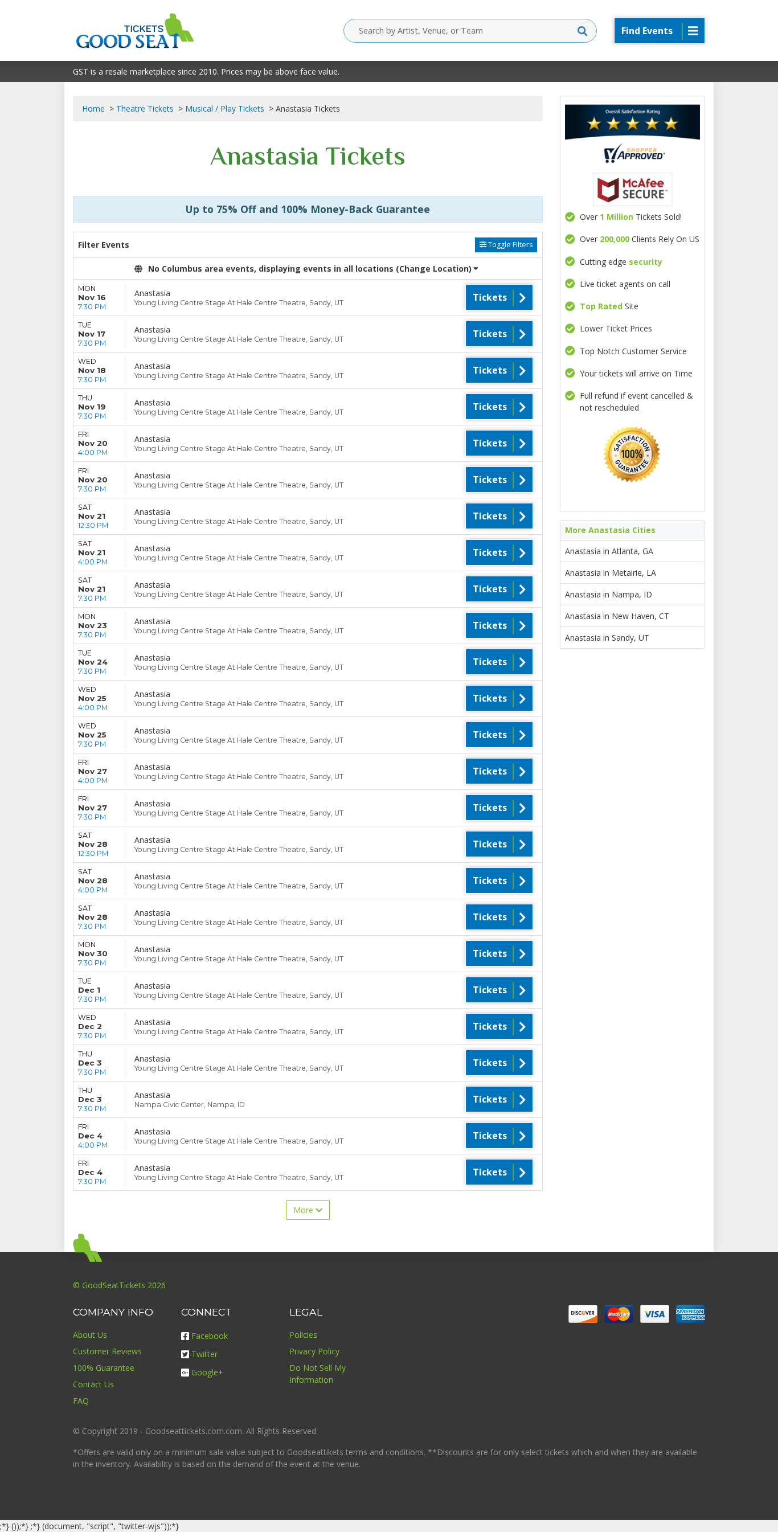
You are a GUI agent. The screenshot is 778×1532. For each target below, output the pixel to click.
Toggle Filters (509, 244)
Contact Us (93, 1384)
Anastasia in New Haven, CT (617, 616)
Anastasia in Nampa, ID (608, 594)
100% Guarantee (103, 1367)
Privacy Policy (314, 1351)
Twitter (204, 1354)
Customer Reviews (107, 1351)
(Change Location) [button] (434, 268)
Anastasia (152, 293)
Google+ (207, 1372)
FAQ (81, 1400)
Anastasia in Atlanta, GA (609, 551)
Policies (303, 1334)
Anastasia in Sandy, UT (607, 637)
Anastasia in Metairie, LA (610, 572)
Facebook (209, 1335)
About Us (90, 1334)
